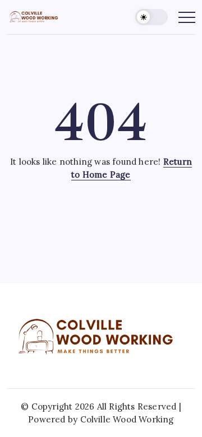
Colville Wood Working (127, 419)
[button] (151, 17)
